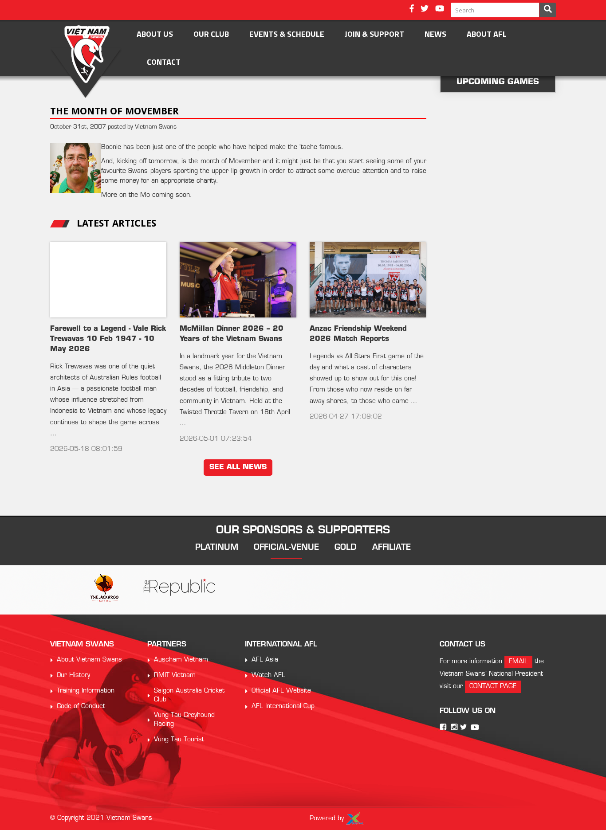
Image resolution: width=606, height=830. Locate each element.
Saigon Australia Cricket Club (189, 695)
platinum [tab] (216, 548)
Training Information (85, 691)
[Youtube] (439, 9)
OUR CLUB (211, 34)
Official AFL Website (281, 691)
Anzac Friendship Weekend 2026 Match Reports (358, 334)
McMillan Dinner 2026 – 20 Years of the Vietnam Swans (231, 334)
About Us (155, 34)
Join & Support (374, 34)
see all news (238, 467)
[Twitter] (425, 9)
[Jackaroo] (104, 587)
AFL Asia (265, 660)
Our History (73, 675)
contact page (492, 686)
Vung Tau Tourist (179, 739)
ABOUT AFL (487, 34)
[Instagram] (454, 727)
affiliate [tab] (391, 548)
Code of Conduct (81, 706)
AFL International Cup (283, 706)
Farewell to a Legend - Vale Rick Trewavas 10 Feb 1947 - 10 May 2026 (108, 339)
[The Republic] (179, 587)
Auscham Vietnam (181, 660)
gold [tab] (345, 548)
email (518, 661)
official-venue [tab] (286, 548)
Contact (164, 62)
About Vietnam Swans (89, 660)
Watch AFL (268, 675)
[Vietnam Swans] (86, 61)
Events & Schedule (286, 34)
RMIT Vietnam (175, 675)
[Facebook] (411, 9)
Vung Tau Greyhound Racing (184, 720)
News (435, 34)
